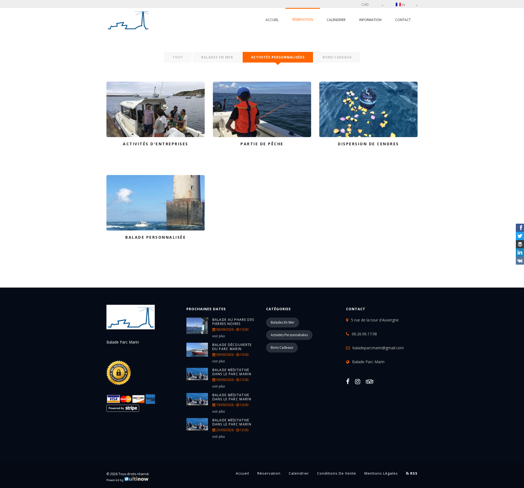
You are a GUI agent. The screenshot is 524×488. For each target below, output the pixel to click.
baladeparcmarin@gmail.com (378, 347)
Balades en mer (217, 57)
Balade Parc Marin (368, 361)
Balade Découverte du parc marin (232, 347)
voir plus (218, 336)
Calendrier (336, 19)
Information (370, 19)
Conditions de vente (336, 473)
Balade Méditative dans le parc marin (231, 372)
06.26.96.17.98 (364, 333)
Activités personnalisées (278, 57)
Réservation (302, 19)
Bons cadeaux (337, 57)
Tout (177, 57)
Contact (403, 19)
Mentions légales (381, 473)
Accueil (272, 19)
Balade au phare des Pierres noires (233, 322)
